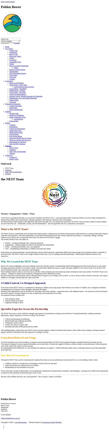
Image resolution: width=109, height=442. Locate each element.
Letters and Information (17, 129)
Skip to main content (8, 2)
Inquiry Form (13, 159)
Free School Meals (15, 136)
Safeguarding (13, 71)
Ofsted (11, 64)
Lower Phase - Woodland (18, 89)
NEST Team (13, 148)
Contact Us (9, 155)
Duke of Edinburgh (15, 110)
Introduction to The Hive (17, 142)
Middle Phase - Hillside (17, 90)
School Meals (14, 134)
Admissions (13, 52)
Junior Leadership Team (17, 117)
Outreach (8, 146)
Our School (9, 49)
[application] (54, 387)
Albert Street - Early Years (18, 85)
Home (7, 47)
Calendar (12, 125)
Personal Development (12, 104)
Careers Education (15, 106)
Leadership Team (15, 62)
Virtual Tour (13, 50)
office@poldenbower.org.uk (10, 418)
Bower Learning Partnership (18, 66)
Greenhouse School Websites (52, 422)
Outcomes (12, 102)
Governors (12, 60)
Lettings (12, 79)
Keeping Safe (14, 113)
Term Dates (13, 75)
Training (12, 153)
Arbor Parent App (15, 131)
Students (8, 111)
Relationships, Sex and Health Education (23, 98)
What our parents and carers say (20, 140)
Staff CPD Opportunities (17, 151)
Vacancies (12, 77)
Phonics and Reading (16, 83)
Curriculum (9, 81)
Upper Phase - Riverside (17, 92)
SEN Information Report (17, 73)
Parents (7, 123)
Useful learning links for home (24, 87)
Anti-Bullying (18, 119)
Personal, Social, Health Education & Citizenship (25, 96)
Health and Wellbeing (16, 115)
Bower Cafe (13, 54)
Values (16, 68)
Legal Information (21, 422)
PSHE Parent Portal (16, 132)
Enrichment (13, 108)
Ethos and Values (15, 56)
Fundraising (13, 127)
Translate (17, 43)
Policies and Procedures (17, 70)
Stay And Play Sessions (17, 144)
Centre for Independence (17, 94)
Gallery (11, 58)
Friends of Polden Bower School (20, 138)
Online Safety (14, 100)
